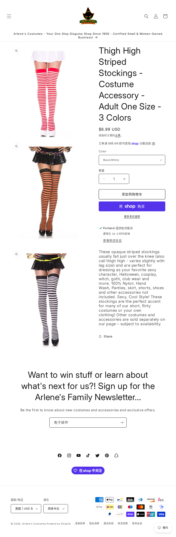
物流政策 (123, 523)
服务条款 (109, 523)
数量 (102, 170)
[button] (9, 16)
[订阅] (121, 422)
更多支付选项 (132, 216)
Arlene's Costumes (34, 523)
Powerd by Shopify (59, 523)
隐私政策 (94, 523)
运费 (117, 135)
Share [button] (108, 336)
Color (102, 151)
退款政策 (80, 523)
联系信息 (137, 523)
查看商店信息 (112, 240)
